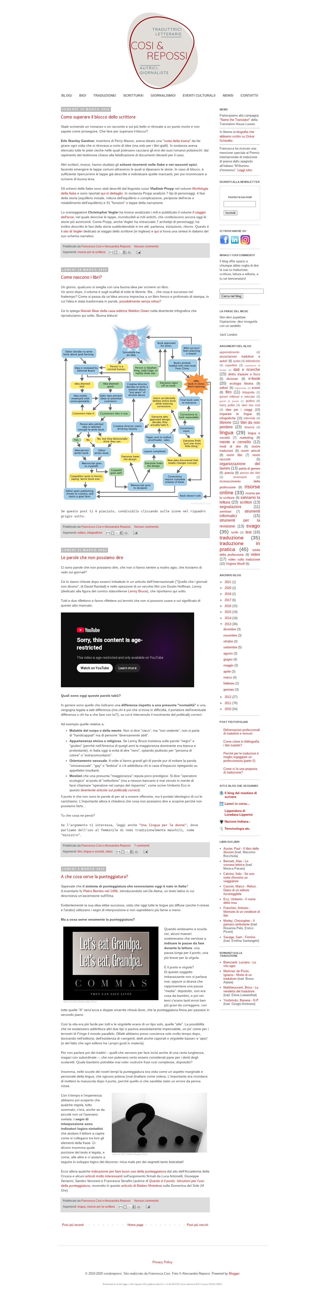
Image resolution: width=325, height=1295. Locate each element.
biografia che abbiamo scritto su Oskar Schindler (237, 136)
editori (82, 532)
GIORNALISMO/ (163, 95)
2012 (228, 697)
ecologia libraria (241, 383)
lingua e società (94, 851)
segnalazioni (230, 507)
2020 (228, 588)
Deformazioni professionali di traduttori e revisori (241, 731)
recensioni (240, 477)
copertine (231, 365)
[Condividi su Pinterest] (129, 252)
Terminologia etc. (237, 828)
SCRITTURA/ (133, 95)
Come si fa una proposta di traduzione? (240, 770)
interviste (249, 418)
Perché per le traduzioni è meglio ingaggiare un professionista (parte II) (241, 757)
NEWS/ (228, 95)
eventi (256, 388)
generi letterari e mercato (237, 396)
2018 (228, 594)
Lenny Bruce (137, 591)
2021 (228, 582)
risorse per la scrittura (91, 252)
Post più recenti (73, 1225)
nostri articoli (250, 450)
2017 (228, 600)
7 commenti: (142, 845)
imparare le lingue (236, 414)
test (248, 532)
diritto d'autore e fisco (244, 374)
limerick (249, 427)
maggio (228, 665)
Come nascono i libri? (81, 277)
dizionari (232, 379)
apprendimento (229, 352)
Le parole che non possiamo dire (92, 558)
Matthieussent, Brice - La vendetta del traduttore (240, 989)
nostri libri (234, 455)
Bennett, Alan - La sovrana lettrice (235, 863)
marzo (228, 677)
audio (237, 361)
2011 (228, 703)
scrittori (246, 502)
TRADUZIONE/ (104, 95)
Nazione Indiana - (237, 821)
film (80, 851)
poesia (229, 473)
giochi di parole (229, 401)
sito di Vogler (73, 231)
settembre (230, 647)
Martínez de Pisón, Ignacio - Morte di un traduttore (237, 974)
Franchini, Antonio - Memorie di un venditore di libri (241, 911)
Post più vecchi (197, 1225)
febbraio (229, 683)
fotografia (248, 392)
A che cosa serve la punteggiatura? (94, 877)
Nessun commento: (146, 246)
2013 (228, 624)
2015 (228, 612)
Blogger (234, 1273)
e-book (254, 379)
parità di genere (249, 468)
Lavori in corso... (237, 803)
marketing (246, 437)
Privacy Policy (162, 1262)
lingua (82, 1206)
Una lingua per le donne (163, 825)
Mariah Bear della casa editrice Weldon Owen (115, 311)
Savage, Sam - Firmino (239, 937)
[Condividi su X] (120, 252)
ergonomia (240, 388)
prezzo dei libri (250, 472)
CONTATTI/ (249, 95)
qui (156, 231)
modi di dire (230, 446)
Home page (135, 1225)
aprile (227, 671)
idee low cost (251, 405)
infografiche (94, 532)
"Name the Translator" (235, 120)
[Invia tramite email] (111, 252)
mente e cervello (235, 442)
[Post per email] (138, 252)
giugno (228, 659)
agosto (228, 653)
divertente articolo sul (110, 790)
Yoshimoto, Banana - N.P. (241, 1000)
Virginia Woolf (235, 563)
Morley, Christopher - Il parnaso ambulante (239, 922)
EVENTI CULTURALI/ (199, 95)
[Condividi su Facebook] (124, 252)
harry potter (227, 405)
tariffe (234, 532)
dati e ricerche (246, 369)
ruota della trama (177, 141)
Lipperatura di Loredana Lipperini (239, 812)
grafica (250, 400)
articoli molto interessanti (104, 1176)
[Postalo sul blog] (115, 252)
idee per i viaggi (239, 409)
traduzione (232, 537)
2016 (228, 606)
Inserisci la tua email (239, 197)
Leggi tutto (244, 170)
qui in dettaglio (112, 193)
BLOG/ (66, 95)
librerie (225, 422)
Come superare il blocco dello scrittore (98, 117)
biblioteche (253, 361)
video (109, 851)
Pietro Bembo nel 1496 (100, 891)
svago (253, 525)
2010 (228, 709)
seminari (225, 511)
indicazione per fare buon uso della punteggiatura (128, 1171)
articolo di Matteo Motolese (141, 1185)
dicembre (230, 629)
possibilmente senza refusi (139, 301)
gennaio (229, 689)
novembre (230, 635)
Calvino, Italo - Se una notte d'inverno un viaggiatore (238, 877)
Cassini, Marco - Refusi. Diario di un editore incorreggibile (240, 890)
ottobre (228, 641)
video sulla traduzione (244, 559)
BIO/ (82, 95)
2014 (228, 618)
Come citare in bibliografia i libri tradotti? (241, 743)
